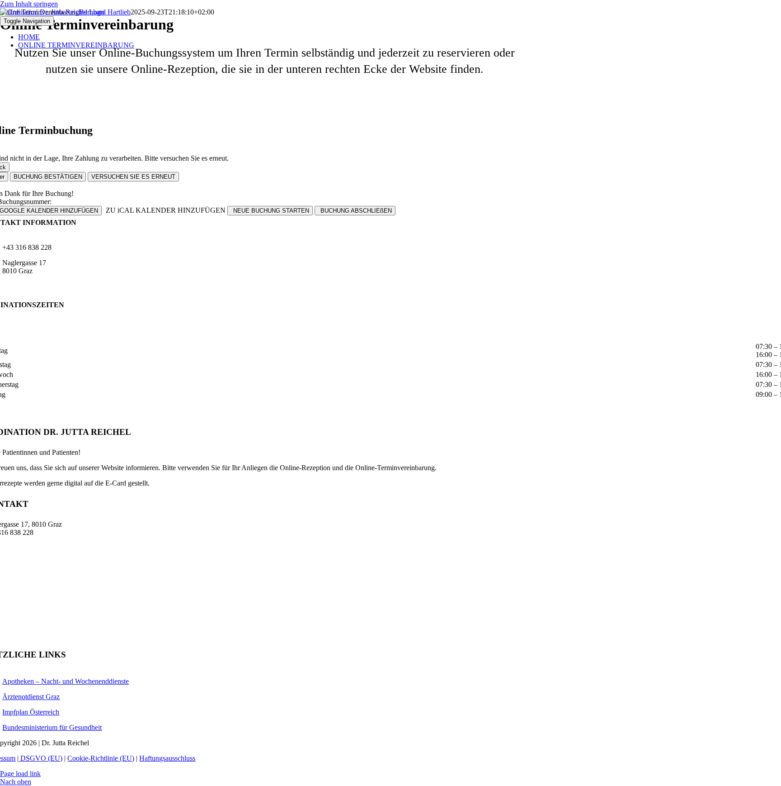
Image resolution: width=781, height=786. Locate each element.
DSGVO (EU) (40, 758)
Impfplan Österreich (30, 712)
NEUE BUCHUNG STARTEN (270, 210)
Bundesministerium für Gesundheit (52, 727)
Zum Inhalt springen (29, 4)
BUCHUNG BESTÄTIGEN (48, 176)
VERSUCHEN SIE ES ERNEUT (133, 176)
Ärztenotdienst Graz (31, 696)
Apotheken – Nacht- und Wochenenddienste (65, 681)
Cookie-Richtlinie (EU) (100, 758)
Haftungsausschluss (167, 758)
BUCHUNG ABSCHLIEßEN (355, 210)
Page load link (20, 773)
